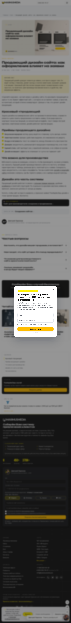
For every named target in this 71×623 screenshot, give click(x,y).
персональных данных (40, 324)
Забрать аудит (35, 329)
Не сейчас (35, 332)
